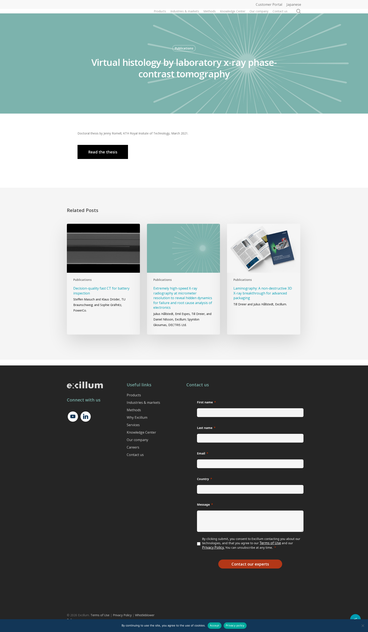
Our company (137, 439)
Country (203, 479)
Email (201, 453)
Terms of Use (270, 543)
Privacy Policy (122, 615)
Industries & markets (143, 402)
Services (133, 425)
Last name (204, 428)
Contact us (135, 454)
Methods (134, 410)
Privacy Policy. (213, 547)
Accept (215, 625)
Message (203, 504)
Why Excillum (137, 417)
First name (205, 402)
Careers (133, 447)
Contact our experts (250, 564)
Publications (184, 48)
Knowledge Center (141, 432)
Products (134, 395)
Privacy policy (235, 625)
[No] (363, 625)
